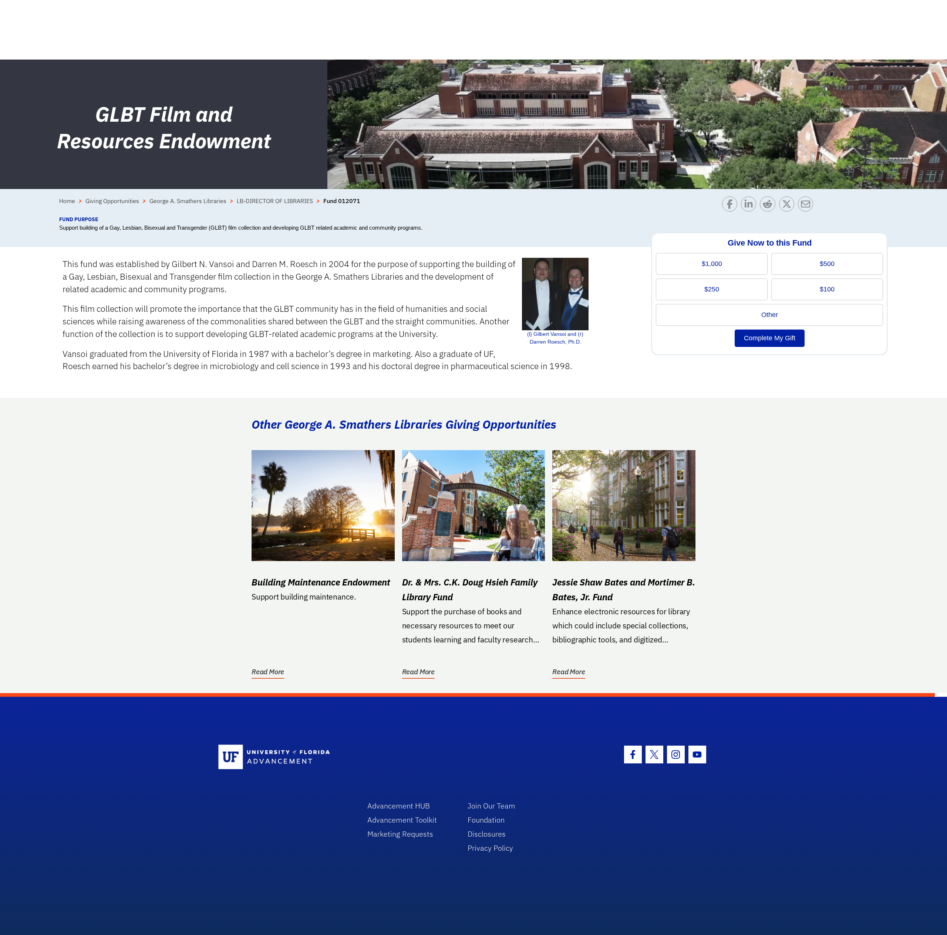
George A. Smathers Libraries (187, 201)
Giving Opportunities (112, 201)
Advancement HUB (398, 806)
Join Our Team (491, 806)
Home (67, 201)
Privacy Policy (490, 848)
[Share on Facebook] (731, 205)
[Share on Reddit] (769, 205)
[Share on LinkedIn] (750, 205)
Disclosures (487, 834)
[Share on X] (788, 205)
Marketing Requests (400, 834)
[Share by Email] (807, 205)
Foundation (486, 820)
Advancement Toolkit (402, 820)
